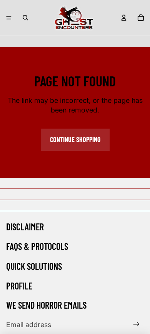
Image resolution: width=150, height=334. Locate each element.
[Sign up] (136, 324)
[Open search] (25, 17)
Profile (19, 285)
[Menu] (9, 17)
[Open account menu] (123, 17)
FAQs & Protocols (37, 246)
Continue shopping (75, 139)
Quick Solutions (34, 266)
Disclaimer (25, 226)
